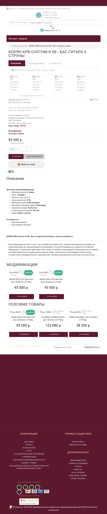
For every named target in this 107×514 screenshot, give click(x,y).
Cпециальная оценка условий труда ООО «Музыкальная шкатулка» (29, 467)
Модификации (14, 131)
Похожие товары (16, 134)
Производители (78, 460)
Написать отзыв (35, 96)
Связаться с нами (78, 445)
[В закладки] (23, 149)
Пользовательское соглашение (29, 454)
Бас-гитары (23, 46)
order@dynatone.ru (52, 18)
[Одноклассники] (12, 171)
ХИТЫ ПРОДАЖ (78, 472)
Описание (16, 63)
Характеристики (36, 63)
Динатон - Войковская (20, 110)
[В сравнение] (29, 149)
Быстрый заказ (35, 156)
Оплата (29, 445)
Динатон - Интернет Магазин (23, 108)
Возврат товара (29, 463)
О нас (29, 451)
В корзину (16, 156)
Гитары (15, 46)
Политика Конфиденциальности (29, 460)
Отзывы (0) (55, 63)
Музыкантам (29, 448)
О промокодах (29, 457)
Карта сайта (78, 442)
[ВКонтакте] (9, 171)
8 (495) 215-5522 (50, 15)
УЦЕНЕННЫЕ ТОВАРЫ (78, 475)
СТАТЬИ (78, 466)
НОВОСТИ (78, 469)
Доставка (29, 442)
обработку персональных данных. (87, 352)
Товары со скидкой (77, 463)
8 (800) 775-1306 (50, 12)
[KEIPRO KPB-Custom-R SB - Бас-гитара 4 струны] (16, 83)
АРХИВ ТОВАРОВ (78, 478)
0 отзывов (23, 96)
